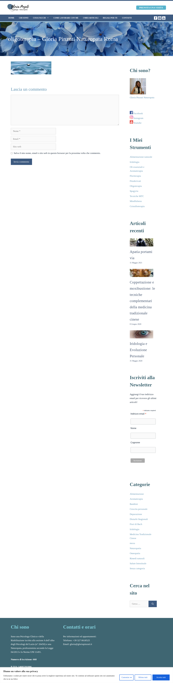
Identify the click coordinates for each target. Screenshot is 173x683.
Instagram (138, 118)
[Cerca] (153, 604)
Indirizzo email (138, 413)
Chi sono (23, 18)
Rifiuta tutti (143, 677)
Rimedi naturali (137, 558)
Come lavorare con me (65, 18)
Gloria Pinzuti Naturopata (142, 97)
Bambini (134, 504)
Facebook (138, 113)
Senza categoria (137, 568)
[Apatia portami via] (141, 244)
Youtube (137, 123)
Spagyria (134, 191)
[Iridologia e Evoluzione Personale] (141, 336)
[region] (86, 675)
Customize (125, 677)
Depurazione (136, 514)
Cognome (135, 442)
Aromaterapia (136, 499)
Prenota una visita (151, 7)
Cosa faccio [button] (39, 18)
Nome (133, 428)
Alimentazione (137, 494)
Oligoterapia (136, 186)
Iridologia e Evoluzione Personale (138, 350)
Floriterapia (135, 176)
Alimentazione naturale (141, 157)
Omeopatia (135, 553)
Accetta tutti (161, 677)
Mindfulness (136, 201)
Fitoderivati (135, 181)
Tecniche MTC (137, 196)
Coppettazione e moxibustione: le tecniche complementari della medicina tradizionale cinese (142, 300)
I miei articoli (90, 18)
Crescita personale (138, 509)
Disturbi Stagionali (139, 519)
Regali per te (110, 18)
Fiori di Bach (136, 524)
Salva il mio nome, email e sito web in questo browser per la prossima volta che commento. (57, 153)
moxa (132, 543)
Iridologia (134, 162)
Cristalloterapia (137, 206)
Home (11, 18)
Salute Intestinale (138, 563)
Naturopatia (135, 548)
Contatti (127, 18)
